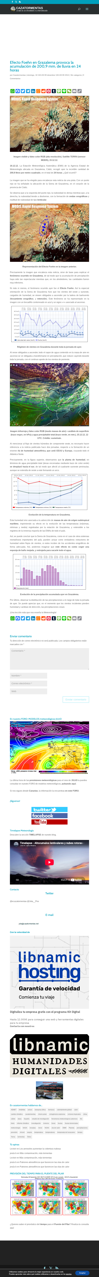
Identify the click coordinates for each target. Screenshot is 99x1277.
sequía (29, 1132)
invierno (46, 1123)
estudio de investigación (40, 1119)
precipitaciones (82, 1128)
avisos (30, 1110)
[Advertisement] (49, 40)
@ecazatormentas (18, 901)
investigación (36, 1123)
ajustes (68, 1274)
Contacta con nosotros (22, 1026)
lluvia (53, 1123)
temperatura (38, 1132)
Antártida (22, 1110)
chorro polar (42, 1114)
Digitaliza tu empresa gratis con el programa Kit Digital (45, 1012)
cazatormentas (30, 1114)
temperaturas (50, 1132)
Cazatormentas (19, 75)
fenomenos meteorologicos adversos (64, 1119)
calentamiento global (64, 1110)
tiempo (80, 1132)
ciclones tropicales (74, 1114)
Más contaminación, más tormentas (36, 1153)
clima (85, 1114)
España (26, 1119)
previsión (14, 1132)
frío (81, 1119)
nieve (40, 1128)
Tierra (13, 1137)
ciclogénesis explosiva (57, 1114)
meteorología (15, 1128)
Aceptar (82, 1273)
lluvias (60, 1123)
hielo (12, 1123)
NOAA (47, 1128)
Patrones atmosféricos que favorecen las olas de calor (44, 1162)
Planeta (71, 1128)
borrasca (51, 1110)
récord (22, 1132)
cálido (13, 1119)
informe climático (23, 1123)
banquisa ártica (40, 1110)
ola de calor (56, 1128)
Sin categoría (76, 75)
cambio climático (17, 1114)
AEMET (13, 1110)
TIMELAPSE (35, 835)
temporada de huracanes (66, 1132)
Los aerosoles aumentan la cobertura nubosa (40, 1149)
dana (19, 1119)
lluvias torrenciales (71, 1123)
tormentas (21, 1137)
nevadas (33, 1128)
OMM (64, 1128)
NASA (25, 1128)
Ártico (29, 1137)
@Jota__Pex (33, 901)
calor (76, 1110)
